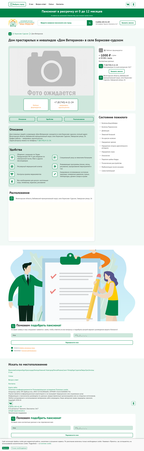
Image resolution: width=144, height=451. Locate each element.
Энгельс (91, 370)
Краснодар (29, 370)
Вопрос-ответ (41, 4)
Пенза (55, 370)
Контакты (60, 4)
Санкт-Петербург (69, 370)
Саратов (78, 370)
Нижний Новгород (46, 370)
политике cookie (45, 443)
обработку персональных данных (27, 348)
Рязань (60, 370)
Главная (10, 33)
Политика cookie (62, 389)
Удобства (49, 119)
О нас (31, 4)
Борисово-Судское (21, 34)
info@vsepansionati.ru (16, 411)
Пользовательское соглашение (44, 389)
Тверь (83, 370)
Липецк (36, 370)
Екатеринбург (20, 370)
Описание (22, 119)
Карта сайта (12, 387)
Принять (5, 448)
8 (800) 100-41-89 (103, 22)
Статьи (51, 4)
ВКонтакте (128, 4)
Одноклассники (133, 4)
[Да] (12, 348)
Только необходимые (19, 448)
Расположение (78, 119)
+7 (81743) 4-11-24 (64, 102)
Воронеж (11, 370)
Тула (86, 370)
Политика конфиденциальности (20, 389)
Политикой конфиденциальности (29, 350)
